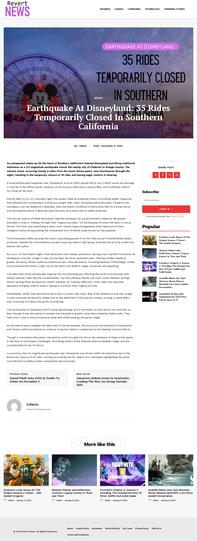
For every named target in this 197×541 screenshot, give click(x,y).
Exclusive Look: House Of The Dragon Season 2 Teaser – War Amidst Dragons (174, 240)
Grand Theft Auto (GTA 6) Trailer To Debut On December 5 (35, 379)
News (98, 98)
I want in (164, 209)
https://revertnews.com (38, 409)
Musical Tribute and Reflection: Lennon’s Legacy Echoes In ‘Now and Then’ (174, 253)
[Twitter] (163, 175)
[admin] (14, 406)
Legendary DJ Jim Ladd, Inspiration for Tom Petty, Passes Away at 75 (173, 296)
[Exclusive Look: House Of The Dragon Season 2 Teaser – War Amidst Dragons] (149, 240)
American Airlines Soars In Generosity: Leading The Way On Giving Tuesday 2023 (103, 381)
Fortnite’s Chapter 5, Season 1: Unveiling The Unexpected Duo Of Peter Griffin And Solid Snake (174, 267)
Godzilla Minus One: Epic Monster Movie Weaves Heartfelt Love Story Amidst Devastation (174, 283)
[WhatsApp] (177, 175)
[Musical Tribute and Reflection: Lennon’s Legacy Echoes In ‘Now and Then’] (149, 253)
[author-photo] (6, 500)
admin (82, 146)
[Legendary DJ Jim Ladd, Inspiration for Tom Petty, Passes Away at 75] (149, 297)
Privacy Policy (176, 216)
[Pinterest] (170, 175)
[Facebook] (156, 175)
